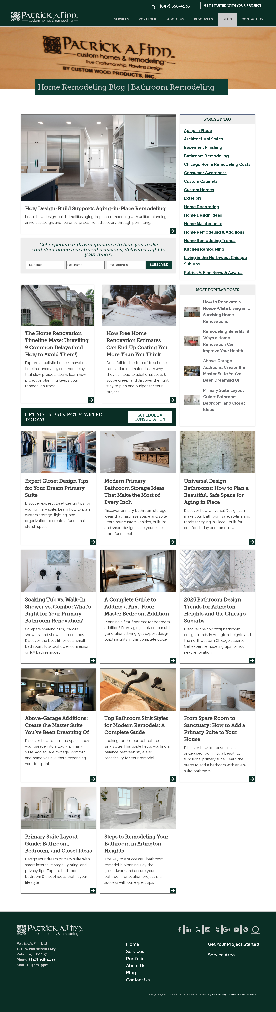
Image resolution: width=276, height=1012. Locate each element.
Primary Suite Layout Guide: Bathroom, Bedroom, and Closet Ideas (58, 844)
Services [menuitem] (135, 951)
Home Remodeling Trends (210, 240)
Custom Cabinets (201, 181)
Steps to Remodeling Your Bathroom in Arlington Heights (136, 844)
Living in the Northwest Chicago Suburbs (215, 260)
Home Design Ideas (203, 215)
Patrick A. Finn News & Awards (213, 272)
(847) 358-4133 (175, 6)
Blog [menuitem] (131, 972)
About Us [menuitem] (135, 965)
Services (121, 19)
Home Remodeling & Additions (214, 232)
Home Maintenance (203, 223)
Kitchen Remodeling (204, 249)
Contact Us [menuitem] (138, 979)
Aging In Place (198, 130)
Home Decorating (201, 206)
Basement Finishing (203, 147)
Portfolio (148, 19)
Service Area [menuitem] (221, 954)
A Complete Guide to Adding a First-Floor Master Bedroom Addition (136, 607)
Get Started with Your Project (232, 5)
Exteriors (193, 198)
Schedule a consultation (149, 417)
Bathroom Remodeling (206, 156)
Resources (203, 19)
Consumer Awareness (205, 172)
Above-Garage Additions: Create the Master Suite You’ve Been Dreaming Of (57, 725)
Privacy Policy (219, 995)
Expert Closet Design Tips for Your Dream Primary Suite (56, 488)
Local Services (248, 995)
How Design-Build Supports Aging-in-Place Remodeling (95, 208)
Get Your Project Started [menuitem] (233, 944)
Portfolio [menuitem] (135, 958)
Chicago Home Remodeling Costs (217, 164)
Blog (227, 19)
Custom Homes (199, 189)
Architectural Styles (203, 139)
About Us (175, 19)
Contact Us (252, 19)
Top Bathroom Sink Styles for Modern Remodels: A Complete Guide (136, 725)
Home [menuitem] (132, 944)
